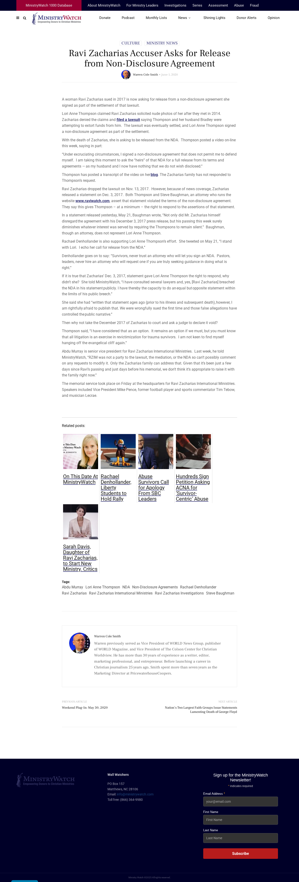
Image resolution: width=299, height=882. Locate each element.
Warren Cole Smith (145, 75)
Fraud (254, 5)
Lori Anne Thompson (102, 587)
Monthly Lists (156, 18)
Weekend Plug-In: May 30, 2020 (85, 708)
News (182, 18)
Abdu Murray (72, 587)
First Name (210, 812)
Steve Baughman (220, 593)
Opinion (274, 18)
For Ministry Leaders (142, 5)
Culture (130, 43)
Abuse (239, 5)
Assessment (218, 5)
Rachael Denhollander (198, 587)
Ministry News (162, 43)
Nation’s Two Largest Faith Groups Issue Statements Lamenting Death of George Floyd (201, 710)
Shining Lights (214, 18)
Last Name (210, 830)
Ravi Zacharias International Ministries (121, 593)
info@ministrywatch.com (135, 794)
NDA (126, 587)
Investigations (175, 5)
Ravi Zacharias (74, 593)
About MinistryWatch (104, 5)
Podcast (128, 18)
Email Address (214, 793)
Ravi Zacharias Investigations (179, 593)
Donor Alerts (246, 18)
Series (197, 5)
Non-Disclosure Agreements (155, 587)
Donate (104, 18)
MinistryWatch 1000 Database (49, 5)
